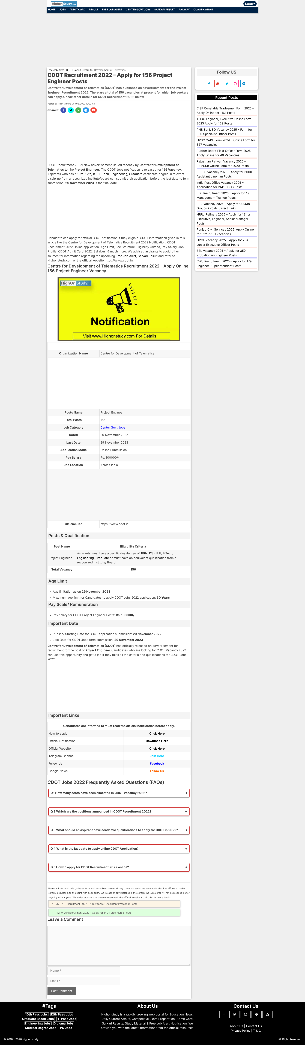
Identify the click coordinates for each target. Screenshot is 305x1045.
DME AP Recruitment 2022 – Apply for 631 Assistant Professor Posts (96, 903)
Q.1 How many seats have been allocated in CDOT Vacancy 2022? (98, 793)
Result (93, 9)
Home (52, 9)
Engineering (119, 174)
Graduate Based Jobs (38, 1019)
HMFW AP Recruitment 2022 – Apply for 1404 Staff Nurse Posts (93, 912)
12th (88, 174)
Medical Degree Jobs (41, 1028)
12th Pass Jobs (62, 1014)
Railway (184, 9)
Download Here (157, 741)
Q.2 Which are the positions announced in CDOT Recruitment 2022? (100, 811)
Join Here (157, 756)
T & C (257, 1030)
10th (80, 174)
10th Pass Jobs (37, 1014)
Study (64, 3)
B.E (95, 174)
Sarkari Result (164, 9)
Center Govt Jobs (138, 9)
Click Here (157, 733)
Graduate (135, 174)
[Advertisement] (152, 38)
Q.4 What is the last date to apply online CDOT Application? (94, 848)
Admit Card (77, 9)
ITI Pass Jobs (66, 1019)
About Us (236, 1026)
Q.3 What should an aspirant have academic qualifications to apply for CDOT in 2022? (114, 830)
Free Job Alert (112, 9)
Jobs (62, 9)
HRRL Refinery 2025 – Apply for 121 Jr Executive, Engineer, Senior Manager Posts (223, 219)
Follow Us (157, 771)
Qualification (203, 9)
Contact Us (254, 1026)
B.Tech (104, 174)
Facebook (157, 763)
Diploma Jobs (63, 1023)
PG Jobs (66, 1028)
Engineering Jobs (38, 1023)
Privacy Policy (240, 1030)
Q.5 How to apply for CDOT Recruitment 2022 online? (89, 867)
